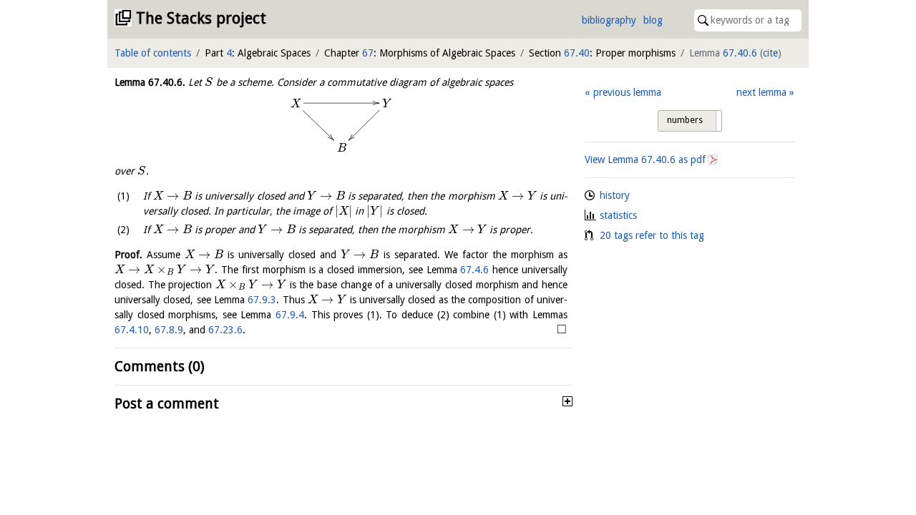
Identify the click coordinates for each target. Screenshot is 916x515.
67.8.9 (169, 329)
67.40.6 (740, 53)
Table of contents (152, 53)
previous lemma (627, 92)
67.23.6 (225, 329)
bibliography (609, 20)
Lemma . (149, 82)
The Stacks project (201, 18)
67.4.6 (474, 269)
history (615, 195)
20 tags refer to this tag (652, 235)
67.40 (577, 53)
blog (653, 20)
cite (770, 53)
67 (368, 53)
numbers (685, 120)
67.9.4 (290, 314)
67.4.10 (131, 329)
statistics (618, 215)
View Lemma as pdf (645, 159)
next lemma (761, 92)
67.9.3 (262, 299)
